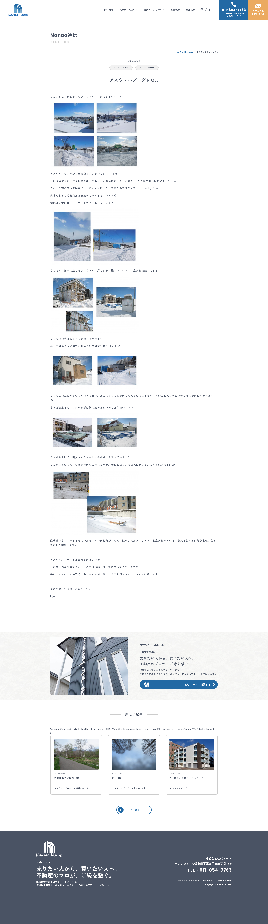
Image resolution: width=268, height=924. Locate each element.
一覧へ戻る (134, 810)
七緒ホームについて (154, 9)
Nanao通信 (189, 52)
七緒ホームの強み (128, 9)
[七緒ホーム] (18, 10)
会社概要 (190, 9)
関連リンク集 (194, 880)
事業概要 (175, 9)
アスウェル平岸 (147, 67)
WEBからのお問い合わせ (258, 12)
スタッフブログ (121, 67)
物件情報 (108, 9)
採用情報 (206, 880)
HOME (178, 52)
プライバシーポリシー (223, 880)
